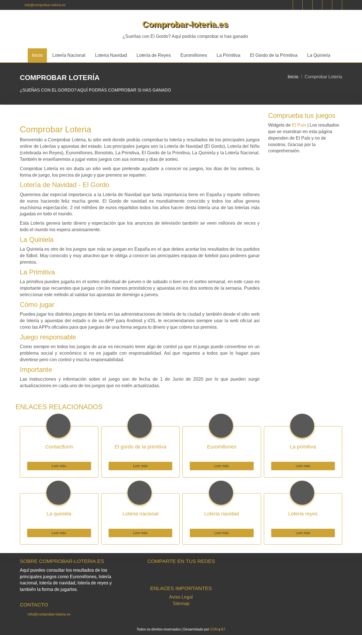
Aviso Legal (181, 597)
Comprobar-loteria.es (185, 24)
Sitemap (181, 603)
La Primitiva (228, 55)
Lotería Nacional (68, 55)
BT (223, 629)
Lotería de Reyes (154, 55)
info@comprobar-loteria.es (45, 5)
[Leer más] (59, 461)
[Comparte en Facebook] (149, 574)
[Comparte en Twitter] (165, 574)
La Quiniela (318, 55)
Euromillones (193, 55)
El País (299, 125)
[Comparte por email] (212, 574)
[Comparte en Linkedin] (181, 574)
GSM (214, 629)
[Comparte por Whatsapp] (196, 574)
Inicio (37, 55)
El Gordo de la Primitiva (274, 55)
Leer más (59, 466)
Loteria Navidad (111, 55)
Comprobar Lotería (323, 76)
